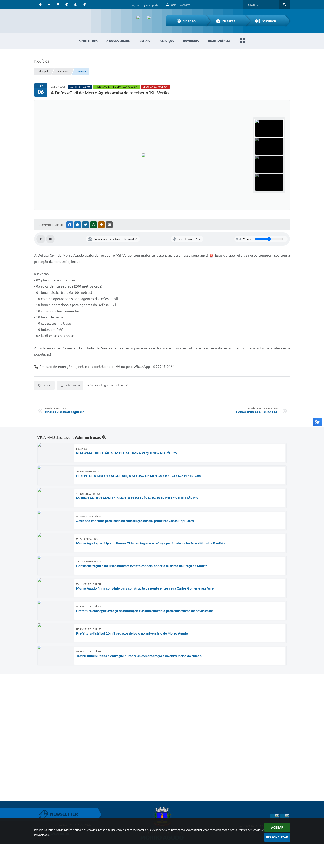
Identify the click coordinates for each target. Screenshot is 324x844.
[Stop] (50, 239)
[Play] (40, 239)
